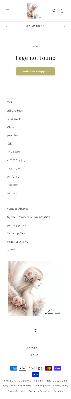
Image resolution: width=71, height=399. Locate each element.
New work (14, 119)
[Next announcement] (64, 26)
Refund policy (42, 385)
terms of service (17, 241)
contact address (17, 208)
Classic (11, 127)
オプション (14, 176)
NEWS (11, 250)
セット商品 (14, 152)
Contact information (39, 391)
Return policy (16, 233)
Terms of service (16, 391)
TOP (10, 102)
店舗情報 (12, 185)
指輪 (10, 143)
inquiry (12, 193)
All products (15, 110)
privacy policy (16, 225)
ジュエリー (14, 168)
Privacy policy (60, 385)
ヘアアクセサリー (18, 160)
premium (13, 135)
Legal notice (60, 391)
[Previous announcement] (7, 26)
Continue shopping (35, 71)
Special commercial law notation (28, 217)
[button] (7, 11)
